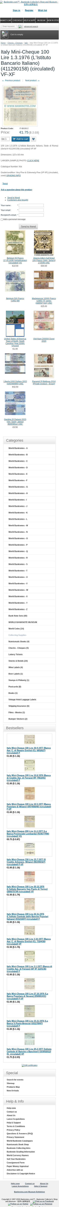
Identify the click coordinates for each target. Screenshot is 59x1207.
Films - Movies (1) (17, 712)
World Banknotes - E (18, 474)
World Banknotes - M (18, 525)
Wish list (42, 10)
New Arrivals (13, 1090)
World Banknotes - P (18, 545)
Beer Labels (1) (16, 674)
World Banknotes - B (18, 455)
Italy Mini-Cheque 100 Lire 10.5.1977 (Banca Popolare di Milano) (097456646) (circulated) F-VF (29, 806)
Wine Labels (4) (16, 667)
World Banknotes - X (18, 596)
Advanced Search (31, 26)
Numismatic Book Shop (18, 1144)
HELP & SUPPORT (29, 20)
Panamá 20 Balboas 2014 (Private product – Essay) (44, 382)
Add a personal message (14, 219)
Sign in (16, 10)
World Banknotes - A (18, 448)
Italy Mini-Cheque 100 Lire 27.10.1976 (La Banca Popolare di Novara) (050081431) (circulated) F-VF (27, 996)
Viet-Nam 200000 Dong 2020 (43, 340)
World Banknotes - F (18, 480)
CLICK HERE (33, 160)
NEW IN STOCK (53, 20)
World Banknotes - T (18, 571)
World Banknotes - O (18, 538)
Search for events (15, 1080)
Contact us (12, 1112)
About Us (11, 1115)
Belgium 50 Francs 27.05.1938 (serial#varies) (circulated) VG (15, 260)
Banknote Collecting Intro (18, 1148)
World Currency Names (18, 1155)
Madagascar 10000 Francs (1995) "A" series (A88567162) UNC (44, 300)
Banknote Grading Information (21, 1152)
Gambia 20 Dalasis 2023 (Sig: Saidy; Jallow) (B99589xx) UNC (15, 421)
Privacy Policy (13, 1130)
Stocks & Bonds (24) (18, 661)
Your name (5, 205)
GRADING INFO (13, 175)
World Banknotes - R (18, 558)
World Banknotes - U (18, 577)
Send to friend (13, 198)
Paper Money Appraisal (18, 1166)
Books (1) (13, 693)
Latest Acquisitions (16, 1119)
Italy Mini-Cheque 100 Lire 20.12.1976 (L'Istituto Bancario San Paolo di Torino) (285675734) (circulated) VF (27, 889)
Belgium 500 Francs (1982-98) (15, 299)
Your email (5, 210)
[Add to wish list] (33, 139)
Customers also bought (17, 200)
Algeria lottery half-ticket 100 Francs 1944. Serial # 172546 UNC (43, 260)
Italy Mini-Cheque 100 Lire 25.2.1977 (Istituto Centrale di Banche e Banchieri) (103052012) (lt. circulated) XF (29, 1051)
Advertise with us (15, 1170)
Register (29, 10)
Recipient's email (8, 215)
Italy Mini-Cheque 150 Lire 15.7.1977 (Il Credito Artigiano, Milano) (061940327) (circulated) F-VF (26, 862)
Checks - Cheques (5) (19, 648)
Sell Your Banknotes (16, 1159)
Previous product (11, 80)
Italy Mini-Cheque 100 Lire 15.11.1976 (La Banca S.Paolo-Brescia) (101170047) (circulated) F (27, 1023)
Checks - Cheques (15, 43)
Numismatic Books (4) (19, 641)
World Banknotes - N (18, 532)
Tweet (5, 183)
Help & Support (14, 1123)
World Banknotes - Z (18, 609)
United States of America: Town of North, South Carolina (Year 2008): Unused (15, 342)
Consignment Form (16, 1163)
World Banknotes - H (18, 493)
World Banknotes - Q (18, 551)
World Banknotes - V (18, 583)
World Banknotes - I (18, 500)
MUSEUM (41, 20)
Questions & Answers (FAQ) (20, 1133)
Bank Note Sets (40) (18, 616)
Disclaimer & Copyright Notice (21, 1173)
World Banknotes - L (18, 519)
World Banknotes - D (18, 467)
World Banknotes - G (18, 487)
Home (3, 43)
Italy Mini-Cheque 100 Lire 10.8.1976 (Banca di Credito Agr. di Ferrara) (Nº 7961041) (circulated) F (29, 778)
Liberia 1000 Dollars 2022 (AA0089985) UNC (15, 382)
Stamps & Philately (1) (19, 680)
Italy (26, 43)
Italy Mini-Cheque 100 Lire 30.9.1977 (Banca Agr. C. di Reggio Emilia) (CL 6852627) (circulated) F (29, 750)
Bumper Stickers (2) (18, 719)
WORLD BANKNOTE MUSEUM (23, 622)
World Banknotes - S (18, 564)
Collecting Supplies (17, 635)
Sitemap (10, 1083)
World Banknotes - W (18, 590)
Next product (32, 80)
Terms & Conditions (16, 1126)
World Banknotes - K (18, 513)
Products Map (13, 1087)
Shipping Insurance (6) (19, 706)
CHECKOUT (18, 20)
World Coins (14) (16, 629)
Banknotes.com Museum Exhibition (29, 1192)
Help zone (11, 1108)
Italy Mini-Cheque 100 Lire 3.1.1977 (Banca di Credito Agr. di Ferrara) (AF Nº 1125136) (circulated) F (29, 969)
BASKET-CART (6, 20)
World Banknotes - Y (18, 603)
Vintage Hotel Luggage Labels (22, 699)
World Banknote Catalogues (20, 1141)
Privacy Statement (15, 1137)
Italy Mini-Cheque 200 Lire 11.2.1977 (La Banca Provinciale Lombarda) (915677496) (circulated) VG (28, 833)
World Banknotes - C (18, 461)
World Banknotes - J (18, 506)
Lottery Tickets (16, 654)
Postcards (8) (15, 687)
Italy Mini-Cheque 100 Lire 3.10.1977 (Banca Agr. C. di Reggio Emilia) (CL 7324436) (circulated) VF (29, 941)
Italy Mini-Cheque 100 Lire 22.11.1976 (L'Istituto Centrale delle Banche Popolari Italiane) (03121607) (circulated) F (27, 916)
